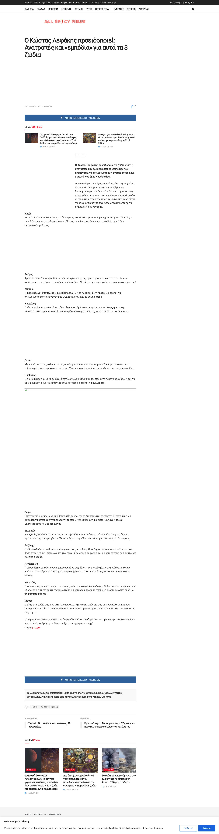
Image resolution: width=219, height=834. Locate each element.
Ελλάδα (37, 3)
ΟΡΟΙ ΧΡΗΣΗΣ (40, 814)
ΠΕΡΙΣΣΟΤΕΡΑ (81, 3)
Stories (103, 3)
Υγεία (71, 3)
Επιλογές (188, 828)
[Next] (83, 155)
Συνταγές (94, 3)
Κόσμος (64, 3)
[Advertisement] (50, 82)
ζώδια (34, 707)
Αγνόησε (207, 828)
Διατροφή (112, 3)
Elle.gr (36, 627)
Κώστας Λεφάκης (49, 707)
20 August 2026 (106, 147)
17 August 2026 (110, 786)
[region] (109, 825)
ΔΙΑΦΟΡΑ (28, 3)
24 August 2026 (48, 147)
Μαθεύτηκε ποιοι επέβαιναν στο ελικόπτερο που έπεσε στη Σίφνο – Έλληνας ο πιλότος (119, 779)
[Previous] (78, 155)
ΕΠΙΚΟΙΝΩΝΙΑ (55, 814)
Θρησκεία (46, 3)
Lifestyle (55, 3)
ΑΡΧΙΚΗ (28, 814)
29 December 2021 (33, 106)
